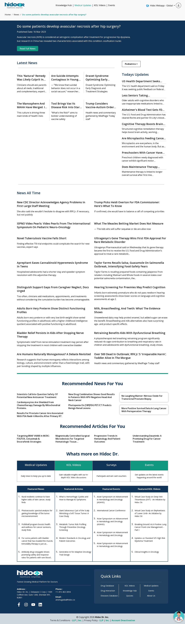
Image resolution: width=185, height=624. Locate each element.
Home (8, 14)
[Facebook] (19, 604)
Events (111, 5)
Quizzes (129, 595)
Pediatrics (130, 63)
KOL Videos (100, 5)
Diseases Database (109, 595)
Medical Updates (82, 5)
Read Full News (27, 48)
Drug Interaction (108, 590)
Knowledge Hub (64, 5)
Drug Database (107, 585)
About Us (151, 595)
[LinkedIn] (40, 604)
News (16, 14)
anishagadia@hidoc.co (65, 599)
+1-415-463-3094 (63, 592)
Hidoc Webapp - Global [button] (161, 5)
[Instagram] (26, 604)
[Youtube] (33, 604)
